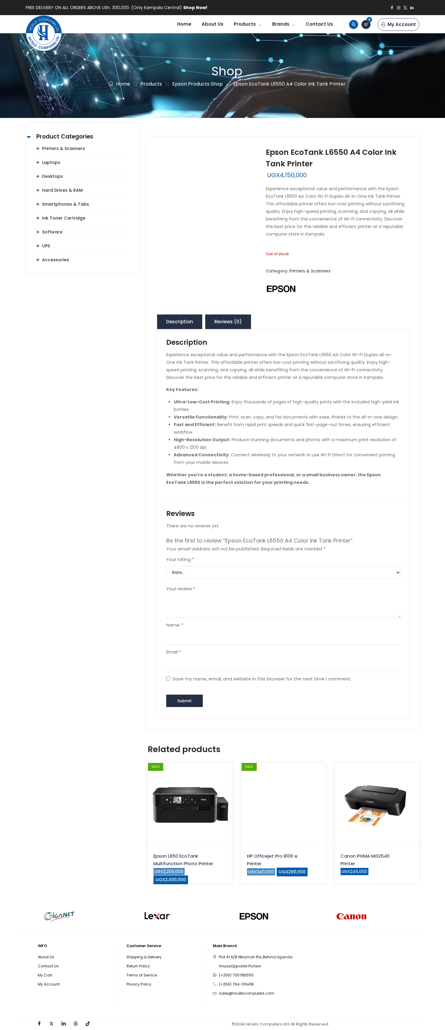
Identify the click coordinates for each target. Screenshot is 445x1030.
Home (184, 24)
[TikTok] (88, 1024)
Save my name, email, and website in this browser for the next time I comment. (262, 679)
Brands (280, 24)
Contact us (319, 24)
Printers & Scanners (310, 271)
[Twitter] (51, 1024)
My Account (401, 24)
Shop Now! (195, 8)
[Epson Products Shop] (281, 288)
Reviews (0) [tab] (228, 321)
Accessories (55, 260)
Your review (180, 588)
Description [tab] (179, 321)
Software (52, 232)
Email (173, 652)
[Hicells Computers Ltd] (44, 33)
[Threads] (76, 1024)
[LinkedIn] (64, 1024)
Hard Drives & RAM (62, 190)
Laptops (51, 162)
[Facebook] (39, 1024)
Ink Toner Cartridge (63, 218)
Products (245, 24)
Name (174, 625)
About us (212, 24)
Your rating (180, 559)
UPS (46, 246)
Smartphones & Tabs (65, 204)
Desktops (52, 176)
